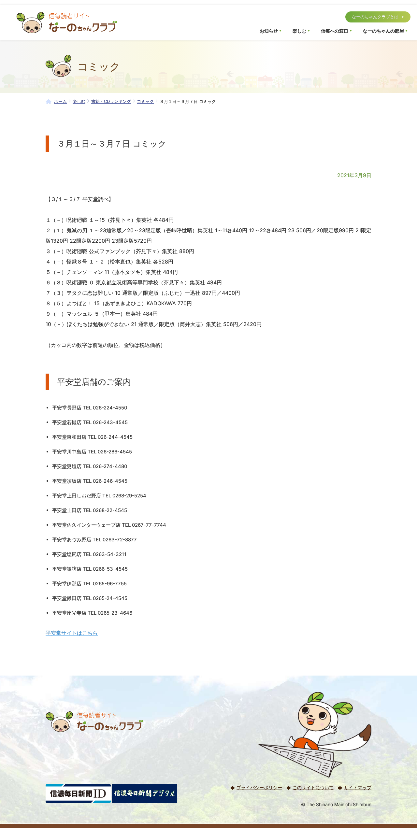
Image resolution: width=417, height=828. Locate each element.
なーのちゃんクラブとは (375, 16)
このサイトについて (313, 787)
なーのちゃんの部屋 (383, 31)
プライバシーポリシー (259, 787)
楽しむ (299, 31)
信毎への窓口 (334, 31)
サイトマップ (357, 787)
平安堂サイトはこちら (72, 633)
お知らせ (269, 31)
